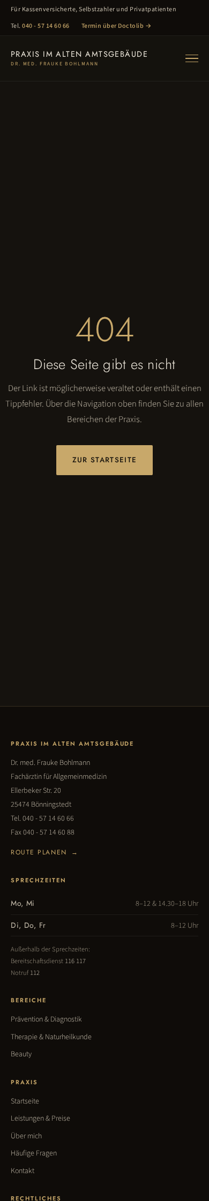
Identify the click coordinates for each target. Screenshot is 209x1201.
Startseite (25, 1101)
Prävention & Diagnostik (46, 1019)
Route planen (44, 852)
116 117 (75, 961)
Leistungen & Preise (40, 1118)
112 (35, 973)
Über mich (26, 1136)
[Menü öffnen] (192, 58)
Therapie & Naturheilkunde (51, 1037)
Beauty (21, 1054)
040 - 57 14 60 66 (45, 26)
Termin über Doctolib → (116, 26)
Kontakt (22, 1171)
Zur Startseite (104, 460)
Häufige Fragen (34, 1153)
